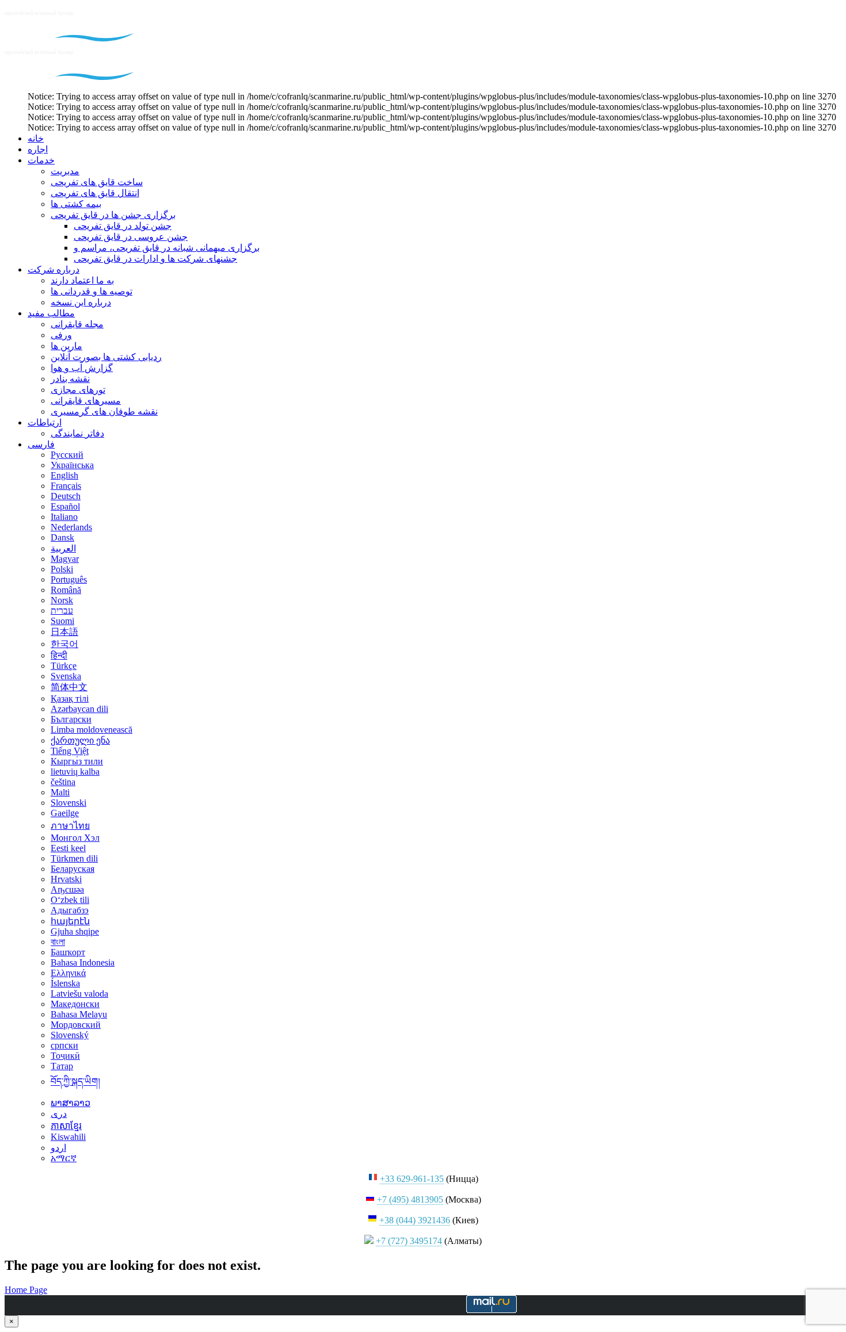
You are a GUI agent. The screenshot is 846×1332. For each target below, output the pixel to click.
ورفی (61, 335)
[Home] (78, 38)
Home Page (26, 1290)
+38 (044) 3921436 (414, 1220)
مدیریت (65, 171)
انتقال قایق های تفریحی (95, 193)
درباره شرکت (53, 269)
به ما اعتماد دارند (82, 280)
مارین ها (66, 346)
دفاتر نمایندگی (77, 433)
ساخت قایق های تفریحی (97, 182)
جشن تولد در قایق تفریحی (123, 226)
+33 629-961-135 (412, 1179)
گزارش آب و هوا (82, 368)
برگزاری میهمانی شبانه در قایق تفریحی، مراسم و (167, 247)
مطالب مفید (51, 313)
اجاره (38, 149)
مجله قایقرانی (77, 324)
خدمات (41, 160)
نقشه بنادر (70, 379)
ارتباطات (45, 422)
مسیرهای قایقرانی (86, 400)
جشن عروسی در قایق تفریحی (131, 237)
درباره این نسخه (81, 302)
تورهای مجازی (78, 390)
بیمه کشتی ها (76, 204)
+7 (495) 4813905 (410, 1199)
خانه (36, 138)
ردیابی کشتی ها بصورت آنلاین (106, 357)
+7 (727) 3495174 (409, 1241)
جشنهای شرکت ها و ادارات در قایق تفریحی (155, 258)
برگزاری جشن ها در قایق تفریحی (113, 215)
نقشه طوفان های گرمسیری (104, 411)
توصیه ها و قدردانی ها (91, 291)
